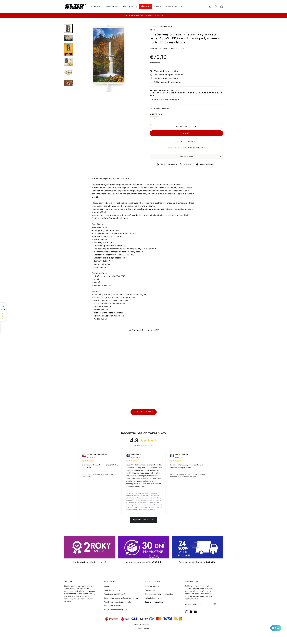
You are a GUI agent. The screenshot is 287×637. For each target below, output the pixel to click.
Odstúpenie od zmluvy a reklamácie (159, 594)
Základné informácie (112, 590)
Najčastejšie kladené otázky (186, 148)
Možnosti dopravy (186, 142)
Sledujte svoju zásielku (174, 6)
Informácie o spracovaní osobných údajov (121, 598)
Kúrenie (169, 26)
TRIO (152, 30)
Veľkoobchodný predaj (154, 598)
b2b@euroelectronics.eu (168, 100)
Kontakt (107, 586)
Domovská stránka (157, 26)
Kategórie (96, 6)
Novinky (157, 6)
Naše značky (112, 6)
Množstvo (156, 114)
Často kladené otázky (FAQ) (115, 610)
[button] (275, 628)
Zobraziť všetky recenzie (143, 520)
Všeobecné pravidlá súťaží (114, 594)
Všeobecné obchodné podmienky (117, 602)
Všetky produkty (130, 6)
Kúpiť (186, 133)
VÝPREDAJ (145, 6)
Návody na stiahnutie (112, 606)
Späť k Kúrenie (145, 412)
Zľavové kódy (150, 590)
